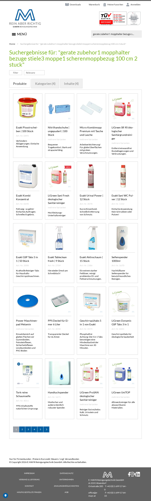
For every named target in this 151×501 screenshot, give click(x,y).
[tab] (19, 83)
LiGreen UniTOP (121, 392)
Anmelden (135, 4)
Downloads (75, 4)
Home (12, 44)
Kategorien (45, 84)
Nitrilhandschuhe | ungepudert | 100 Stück (58, 131)
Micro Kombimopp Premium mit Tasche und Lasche (91, 131)
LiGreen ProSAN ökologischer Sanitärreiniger (89, 396)
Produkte (20, 84)
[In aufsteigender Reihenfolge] (46, 72)
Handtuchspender (58, 392)
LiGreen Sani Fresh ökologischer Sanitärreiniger (58, 199)
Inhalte (71, 84)
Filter (15, 72)
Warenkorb (94, 4)
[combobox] (116, 34)
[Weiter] (46, 429)
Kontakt (29, 486)
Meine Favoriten (115, 4)
